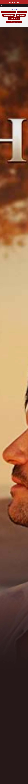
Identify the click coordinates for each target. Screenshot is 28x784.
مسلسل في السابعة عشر (8, 15)
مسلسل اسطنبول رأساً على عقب (14, 22)
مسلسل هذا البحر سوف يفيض (8, 12)
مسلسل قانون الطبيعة (14, 19)
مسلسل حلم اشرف (22, 12)
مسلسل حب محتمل (21, 15)
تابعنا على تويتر (14, 9)
